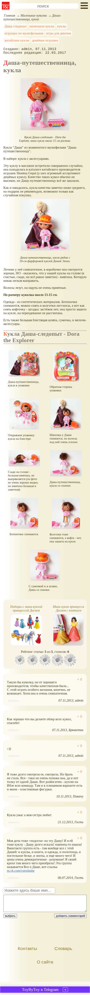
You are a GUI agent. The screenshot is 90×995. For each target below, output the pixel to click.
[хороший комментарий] (79, 679)
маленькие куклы (42, 26)
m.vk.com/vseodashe (21, 870)
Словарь (63, 948)
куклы (61, 26)
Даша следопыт (16, 26)
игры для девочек (58, 33)
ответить (13, 700)
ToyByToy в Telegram (40, 989)
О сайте (45, 962)
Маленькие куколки (34, 15)
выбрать (10, 915)
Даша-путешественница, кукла (32, 17)
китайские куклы (17, 40)
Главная (9, 15)
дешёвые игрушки (45, 40)
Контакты (27, 948)
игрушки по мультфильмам (24, 33)
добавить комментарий (70, 915)
